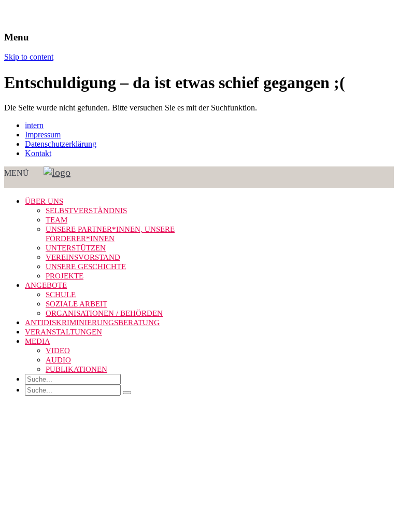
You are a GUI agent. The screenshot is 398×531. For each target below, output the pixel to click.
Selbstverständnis (86, 210)
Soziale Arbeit (76, 304)
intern (34, 125)
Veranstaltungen (63, 332)
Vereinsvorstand (83, 257)
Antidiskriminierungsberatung (92, 322)
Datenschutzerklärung (60, 143)
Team (56, 220)
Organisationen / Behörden (104, 313)
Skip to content (28, 56)
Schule (61, 294)
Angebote (46, 285)
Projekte (64, 276)
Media (37, 341)
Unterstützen (76, 248)
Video (58, 350)
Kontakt (38, 153)
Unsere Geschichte (86, 266)
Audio (58, 360)
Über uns (44, 201)
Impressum (43, 134)
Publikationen (76, 369)
